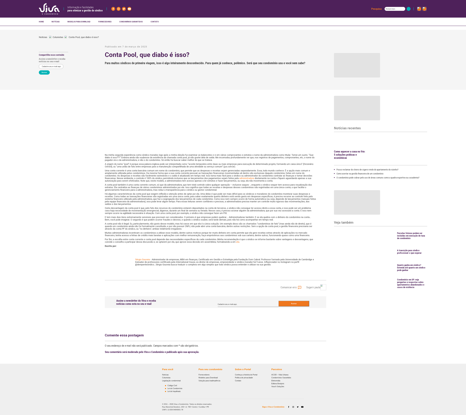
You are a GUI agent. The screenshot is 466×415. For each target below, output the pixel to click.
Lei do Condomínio (174, 388)
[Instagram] (293, 407)
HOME (41, 22)
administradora (246, 178)
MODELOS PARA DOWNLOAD (78, 22)
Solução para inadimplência (209, 381)
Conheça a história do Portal (246, 375)
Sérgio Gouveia (142, 259)
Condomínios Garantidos (281, 378)
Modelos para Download (208, 378)
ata (237, 242)
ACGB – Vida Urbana (279, 375)
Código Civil (172, 385)
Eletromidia (275, 381)
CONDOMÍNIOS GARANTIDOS (131, 22)
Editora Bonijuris (277, 383)
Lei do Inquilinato (174, 391)
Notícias (44, 37)
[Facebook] (288, 407)
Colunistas (58, 37)
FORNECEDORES (105, 22)
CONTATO (155, 22)
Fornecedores (204, 375)
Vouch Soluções (277, 386)
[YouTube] (302, 407)
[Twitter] (297, 407)
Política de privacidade (244, 378)
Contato (238, 381)
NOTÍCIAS (56, 22)
